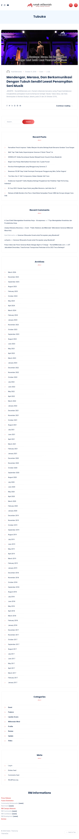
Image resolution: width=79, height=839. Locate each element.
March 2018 (12, 616)
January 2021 (12, 453)
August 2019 (12, 535)
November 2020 (13, 463)
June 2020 (11, 487)
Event (41, 72)
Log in (10, 765)
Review (10, 731)
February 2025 (13, 291)
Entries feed (12, 770)
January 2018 (12, 625)
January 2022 (12, 406)
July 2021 (11, 430)
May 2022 (11, 391)
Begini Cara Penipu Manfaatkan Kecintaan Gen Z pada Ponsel (28, 162)
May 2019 (11, 549)
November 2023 (13, 325)
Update (10, 736)
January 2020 (12, 511)
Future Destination (7, 801)
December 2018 (13, 573)
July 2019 (11, 539)
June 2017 (11, 659)
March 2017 (12, 673)
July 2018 (11, 597)
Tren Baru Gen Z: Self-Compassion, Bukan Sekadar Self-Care (28, 176)
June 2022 (11, 387)
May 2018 (11, 606)
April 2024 (11, 306)
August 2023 (12, 339)
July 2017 (11, 654)
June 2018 (11, 601)
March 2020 (12, 501)
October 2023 (12, 329)
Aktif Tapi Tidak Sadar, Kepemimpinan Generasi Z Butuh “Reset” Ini (30, 152)
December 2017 (13, 630)
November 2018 (13, 578)
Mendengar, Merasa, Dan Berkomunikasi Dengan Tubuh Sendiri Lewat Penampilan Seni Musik (39, 81)
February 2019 (13, 563)
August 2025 (12, 286)
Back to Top (72, 832)
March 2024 (12, 310)
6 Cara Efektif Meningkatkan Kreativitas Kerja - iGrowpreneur (24, 220)
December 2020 (13, 458)
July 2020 (11, 482)
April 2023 (11, 353)
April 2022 (11, 396)
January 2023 (12, 363)
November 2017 (13, 635)
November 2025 (13, 277)
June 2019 (11, 544)
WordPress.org (13, 780)
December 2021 (13, 410)
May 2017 (11, 663)
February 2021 (13, 449)
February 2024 (13, 315)
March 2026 (12, 272)
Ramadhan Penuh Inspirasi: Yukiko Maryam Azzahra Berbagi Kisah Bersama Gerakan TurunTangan (41, 147)
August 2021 (12, 425)
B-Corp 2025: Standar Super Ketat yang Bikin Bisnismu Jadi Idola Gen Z (32, 188)
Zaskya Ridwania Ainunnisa (13, 228)
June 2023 (11, 344)
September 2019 (13, 530)
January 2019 (12, 568)
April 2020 (11, 496)
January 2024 (12, 320)
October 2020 (12, 468)
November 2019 (13, 520)
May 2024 (11, 301)
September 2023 (13, 334)
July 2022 (11, 382)
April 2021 (11, 439)
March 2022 (12, 401)
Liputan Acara (13, 717)
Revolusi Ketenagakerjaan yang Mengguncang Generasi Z (27, 167)
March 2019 (12, 558)
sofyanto (7, 240)
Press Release (6, 798)
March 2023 (12, 358)
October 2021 (12, 420)
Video (10, 741)
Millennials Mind (14, 722)
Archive (3, 819)
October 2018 (12, 582)
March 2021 (12, 444)
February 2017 (13, 678)
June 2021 (11, 434)
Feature (11, 712)
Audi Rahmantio (16, 72)
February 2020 (13, 506)
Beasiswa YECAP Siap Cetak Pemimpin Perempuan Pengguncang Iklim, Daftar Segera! (37, 171)
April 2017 (11, 668)
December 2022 (13, 368)
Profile (10, 726)
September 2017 (13, 644)
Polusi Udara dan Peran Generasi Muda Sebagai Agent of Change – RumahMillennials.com (34, 245)
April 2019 (11, 554)
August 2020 (12, 477)
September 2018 (13, 587)
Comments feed (13, 775)
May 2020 (11, 492)
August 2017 (12, 649)
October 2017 (12, 639)
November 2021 (13, 415)
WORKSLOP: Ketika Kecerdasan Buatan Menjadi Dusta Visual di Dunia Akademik (35, 157)
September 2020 (13, 473)
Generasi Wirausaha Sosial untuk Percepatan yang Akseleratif (38, 235)
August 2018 (12, 592)
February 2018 (13, 620)
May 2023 (11, 349)
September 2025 (13, 282)
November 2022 (13, 372)
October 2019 (12, 525)
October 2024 (12, 296)
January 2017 (12, 682)
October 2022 (12, 377)
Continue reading (63, 106)
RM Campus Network (8, 808)
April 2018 (11, 611)
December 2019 (13, 515)
